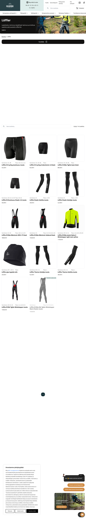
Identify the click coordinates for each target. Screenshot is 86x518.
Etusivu (4, 36)
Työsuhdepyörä (53, 3)
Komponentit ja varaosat (48, 13)
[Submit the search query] (48, 8)
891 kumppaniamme (14, 470)
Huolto (47, 3)
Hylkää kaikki (20, 511)
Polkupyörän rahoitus (62, 3)
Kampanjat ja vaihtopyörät (9, 13)
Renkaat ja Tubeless (64, 13)
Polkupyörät (23, 13)
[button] (43, 42)
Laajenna (4, 30)
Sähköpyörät (34, 13)
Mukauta (10, 511)
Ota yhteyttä (72, 3)
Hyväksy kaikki (32, 511)
